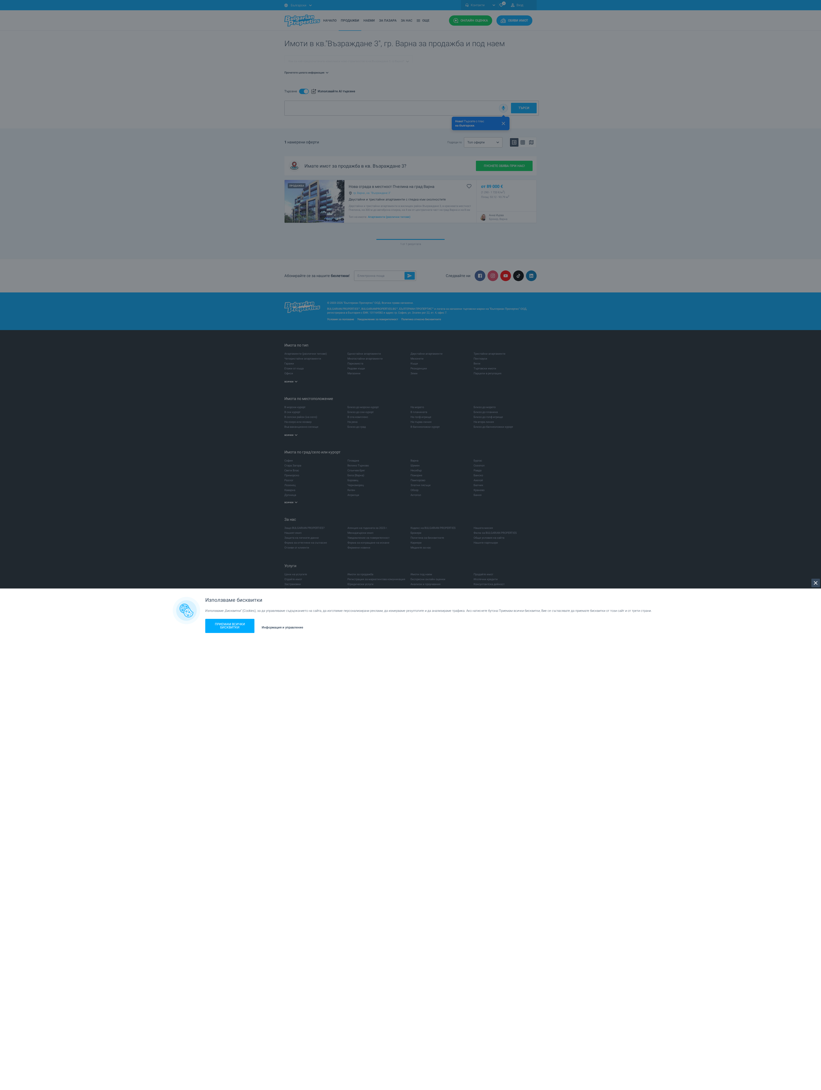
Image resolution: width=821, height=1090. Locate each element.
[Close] (815, 583)
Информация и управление (282, 627)
